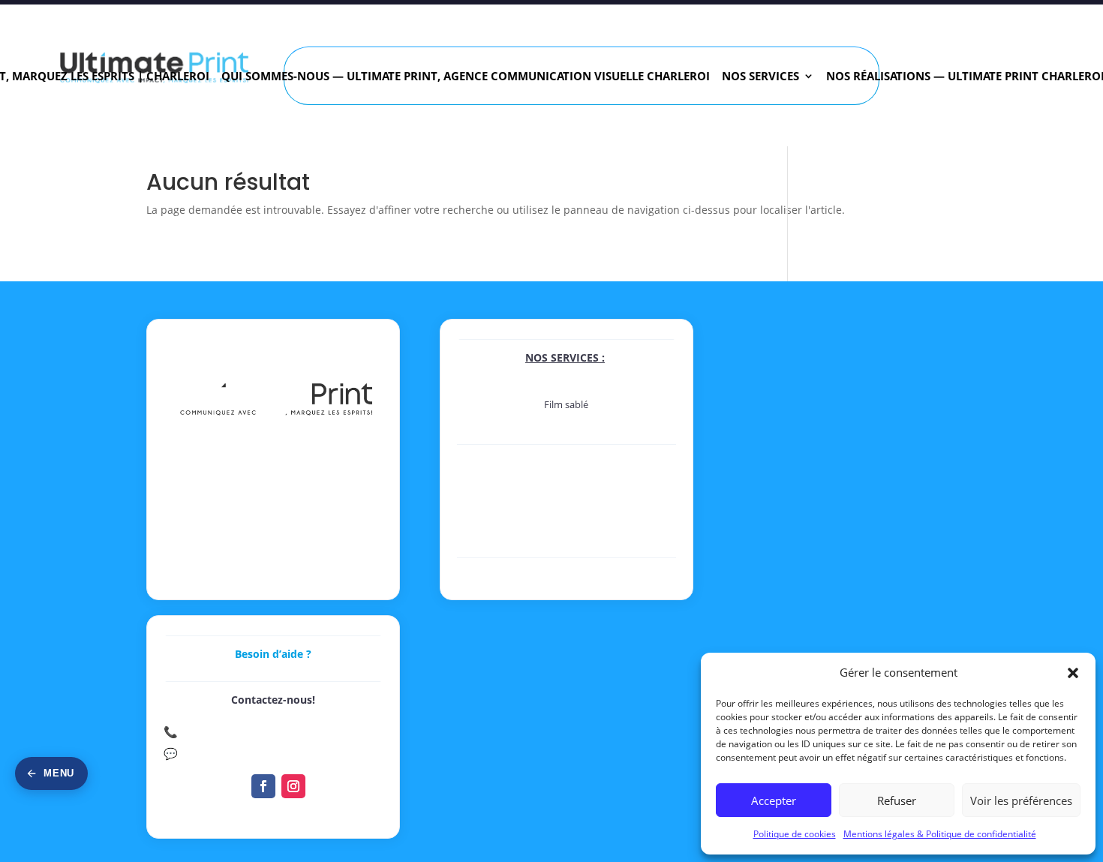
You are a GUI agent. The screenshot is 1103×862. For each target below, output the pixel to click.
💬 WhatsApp (200, 753)
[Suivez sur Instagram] (293, 786)
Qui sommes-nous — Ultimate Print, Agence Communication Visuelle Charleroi (465, 77)
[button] (1072, 672)
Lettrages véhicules (566, 421)
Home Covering (566, 461)
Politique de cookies (794, 833)
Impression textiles (566, 549)
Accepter (773, 800)
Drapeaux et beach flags (566, 532)
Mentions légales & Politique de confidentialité (939, 833)
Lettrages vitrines (566, 437)
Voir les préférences (1021, 800)
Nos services (760, 77)
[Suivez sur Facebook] (263, 786)
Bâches (566, 516)
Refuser (896, 800)
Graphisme (566, 574)
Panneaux (566, 499)
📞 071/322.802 (206, 731)
